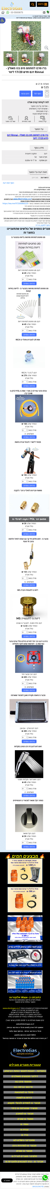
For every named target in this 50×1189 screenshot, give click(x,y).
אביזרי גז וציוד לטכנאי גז (40, 16)
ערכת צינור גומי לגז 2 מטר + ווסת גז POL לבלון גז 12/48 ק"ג (28, 392)
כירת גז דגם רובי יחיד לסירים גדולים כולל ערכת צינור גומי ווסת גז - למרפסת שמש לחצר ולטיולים (28, 642)
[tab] (39, 129)
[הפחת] (47, 96)
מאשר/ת (7, 1180)
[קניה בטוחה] (42, 118)
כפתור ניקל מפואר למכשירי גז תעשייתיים (28, 800)
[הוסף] (47, 91)
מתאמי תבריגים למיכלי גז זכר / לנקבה (28, 490)
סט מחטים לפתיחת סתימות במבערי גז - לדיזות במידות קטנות (28, 289)
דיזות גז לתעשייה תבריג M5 (27, 590)
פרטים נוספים (29, 283)
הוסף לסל (37, 93)
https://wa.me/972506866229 (15, 203)
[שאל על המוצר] (10, 118)
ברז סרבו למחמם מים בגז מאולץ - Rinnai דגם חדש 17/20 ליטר (26, 70)
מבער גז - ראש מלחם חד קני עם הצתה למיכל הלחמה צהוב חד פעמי (28, 540)
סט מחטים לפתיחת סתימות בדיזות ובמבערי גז (28, 237)
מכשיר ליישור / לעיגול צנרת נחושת (28, 442)
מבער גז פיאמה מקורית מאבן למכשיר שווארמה (28, 695)
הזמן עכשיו (25, 93)
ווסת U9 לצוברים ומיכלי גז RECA (28, 339)
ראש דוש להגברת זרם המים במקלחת (28, 746)
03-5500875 (17, 12)
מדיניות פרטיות (38, 1186)
